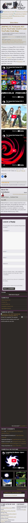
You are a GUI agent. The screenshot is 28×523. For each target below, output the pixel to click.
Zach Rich (21, 42)
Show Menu (14, 22)
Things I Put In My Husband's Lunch (8, 516)
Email (5, 257)
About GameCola (5, 300)
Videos (3, 37)
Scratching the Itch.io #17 (18, 439)
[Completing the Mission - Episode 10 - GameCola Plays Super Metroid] (7, 475)
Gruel (2, 431)
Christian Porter (14, 39)
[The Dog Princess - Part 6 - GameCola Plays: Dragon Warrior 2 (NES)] (21, 483)
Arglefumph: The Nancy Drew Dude (8, 510)
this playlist (20, 61)
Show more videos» (22, 489)
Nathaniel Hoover (11, 36)
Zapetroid (3, 521)
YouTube (17, 42)
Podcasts (24, 41)
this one (18, 170)
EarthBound (19, 39)
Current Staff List (5, 304)
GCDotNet (4, 40)
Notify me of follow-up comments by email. (13, 280)
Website (5, 263)
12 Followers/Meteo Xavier (6, 507)
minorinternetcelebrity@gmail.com (20, 194)
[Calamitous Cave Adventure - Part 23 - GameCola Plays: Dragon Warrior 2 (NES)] (7, 483)
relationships (4, 42)
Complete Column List (7, 306)
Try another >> (23, 426)
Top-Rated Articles (6, 308)
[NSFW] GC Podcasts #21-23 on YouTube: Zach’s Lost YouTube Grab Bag (14, 29)
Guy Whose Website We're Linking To (8, 513)
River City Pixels (4, 519)
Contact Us (4, 302)
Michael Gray (16, 40)
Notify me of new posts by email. (13, 285)
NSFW (15, 41)
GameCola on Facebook (12, 492)
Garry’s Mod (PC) (16, 445)
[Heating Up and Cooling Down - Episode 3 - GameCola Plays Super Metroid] (21, 475)
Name (5, 251)
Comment (6, 230)
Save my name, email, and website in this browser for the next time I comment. (13, 273)
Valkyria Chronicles (11, 42)
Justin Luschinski (9, 40)
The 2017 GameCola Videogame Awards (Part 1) (10, 314)
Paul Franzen (19, 41)
